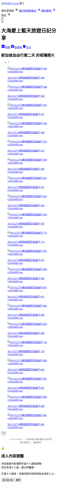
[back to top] (3, 433)
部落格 (18, 47)
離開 (18, 480)
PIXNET (19, 439)
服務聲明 (37, 442)
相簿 (8, 47)
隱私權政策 (25, 442)
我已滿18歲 (8, 480)
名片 (28, 47)
